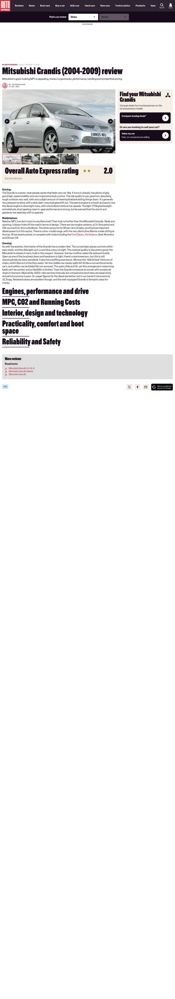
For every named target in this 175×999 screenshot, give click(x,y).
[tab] (11, 159)
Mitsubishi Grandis (17, 374)
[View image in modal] (7, 121)
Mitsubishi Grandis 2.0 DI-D (22, 368)
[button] (58, 121)
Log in (171, 8)
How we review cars (13, 178)
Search (161, 8)
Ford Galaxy (78, 234)
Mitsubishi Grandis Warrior (21, 371)
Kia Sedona (91, 234)
